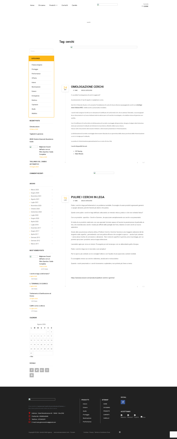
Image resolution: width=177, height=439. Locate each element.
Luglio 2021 (34, 202)
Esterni (34, 91)
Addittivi (34, 113)
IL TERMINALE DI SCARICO (39, 284)
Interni (34, 82)
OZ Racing (78, 151)
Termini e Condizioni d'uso (102, 432)
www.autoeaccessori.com (61, 432)
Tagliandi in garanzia (36, 134)
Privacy (91, 432)
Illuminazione (36, 87)
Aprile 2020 (34, 221)
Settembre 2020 (36, 212)
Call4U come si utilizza (37, 306)
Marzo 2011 (35, 244)
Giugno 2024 (35, 193)
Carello (106, 418)
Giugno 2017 (35, 231)
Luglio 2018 (34, 225)
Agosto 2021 (35, 199)
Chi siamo (41, 5)
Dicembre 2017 (36, 228)
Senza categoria (86, 90)
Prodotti (52, 5)
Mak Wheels (79, 154)
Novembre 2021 (36, 196)
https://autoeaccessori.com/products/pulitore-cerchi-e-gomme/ (93, 278)
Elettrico (34, 100)
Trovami (72, 432)
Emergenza (35, 96)
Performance (36, 73)
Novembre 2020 (36, 205)
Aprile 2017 (34, 234)
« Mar (31, 356)
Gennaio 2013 (35, 237)
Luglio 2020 (34, 215)
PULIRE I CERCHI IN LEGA (87, 197)
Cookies (85, 432)
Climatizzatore (34, 127)
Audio (34, 109)
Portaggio (35, 69)
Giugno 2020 (35, 218)
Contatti (65, 5)
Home (32, 5)
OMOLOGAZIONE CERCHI (87, 86)
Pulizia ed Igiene (37, 65)
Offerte (34, 78)
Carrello (74, 5)
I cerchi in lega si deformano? (40, 274)
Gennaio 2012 (35, 240)
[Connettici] (32, 370)
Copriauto (35, 104)
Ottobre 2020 (35, 209)
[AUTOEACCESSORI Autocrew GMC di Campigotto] (107, 5)
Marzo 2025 (35, 189)
